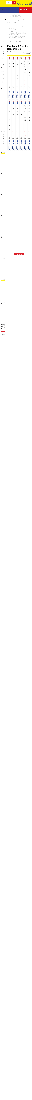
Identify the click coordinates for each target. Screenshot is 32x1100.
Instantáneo (3, 140)
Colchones (3, 75)
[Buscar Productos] (15, 2)
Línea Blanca (3, 65)
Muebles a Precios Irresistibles (14, 41)
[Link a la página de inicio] (2, 41)
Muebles (3, 53)
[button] (23, 10)
